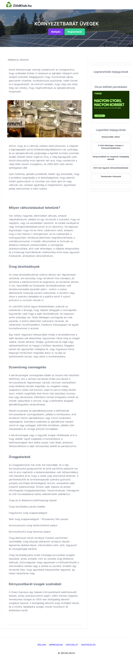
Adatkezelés (88, 644)
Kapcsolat (72, 644)
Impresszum (56, 644)
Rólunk (42, 644)
